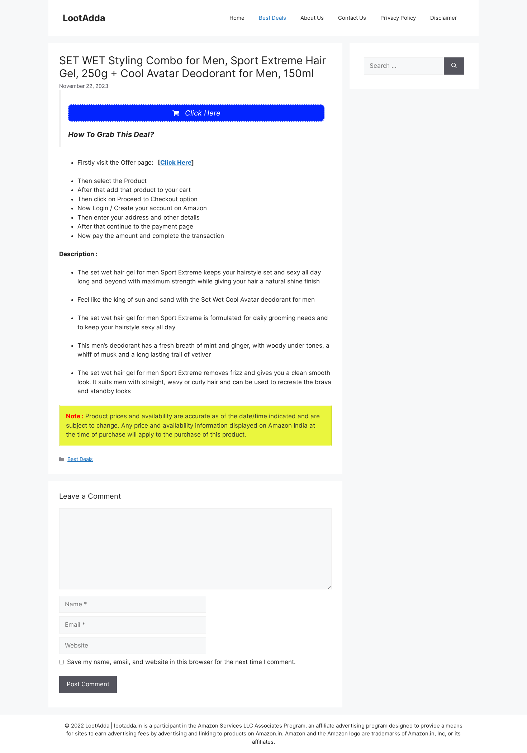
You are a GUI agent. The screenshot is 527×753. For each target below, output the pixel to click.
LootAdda (84, 18)
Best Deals (272, 17)
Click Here (175, 162)
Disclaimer (443, 17)
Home (236, 17)
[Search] (454, 66)
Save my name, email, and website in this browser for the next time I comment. (181, 661)
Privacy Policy (398, 17)
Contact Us (352, 17)
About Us (312, 17)
